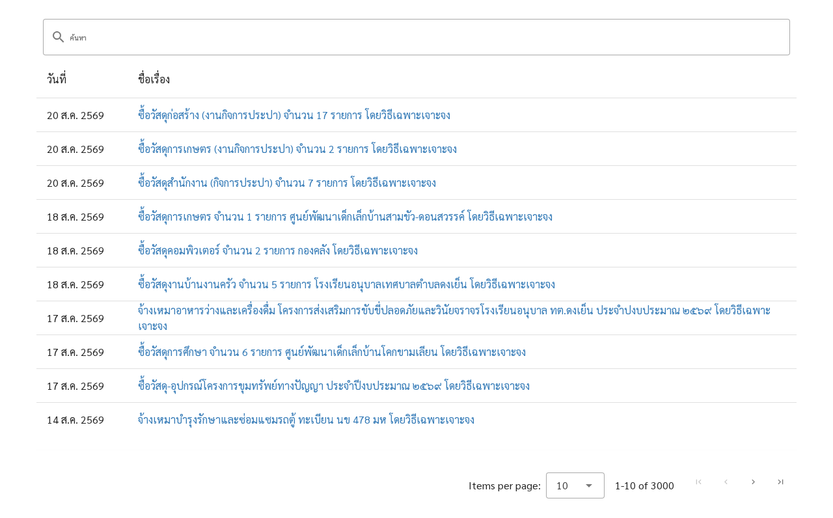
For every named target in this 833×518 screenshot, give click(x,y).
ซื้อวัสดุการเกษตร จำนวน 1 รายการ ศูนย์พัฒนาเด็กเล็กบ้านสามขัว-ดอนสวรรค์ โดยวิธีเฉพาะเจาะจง (345, 216)
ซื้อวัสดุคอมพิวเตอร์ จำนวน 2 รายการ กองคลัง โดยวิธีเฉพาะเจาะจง (278, 250)
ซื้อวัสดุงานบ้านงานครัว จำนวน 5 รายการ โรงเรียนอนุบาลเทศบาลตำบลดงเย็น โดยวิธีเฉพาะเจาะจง (346, 284)
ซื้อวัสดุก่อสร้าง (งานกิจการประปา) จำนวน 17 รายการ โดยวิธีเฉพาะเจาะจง (294, 115)
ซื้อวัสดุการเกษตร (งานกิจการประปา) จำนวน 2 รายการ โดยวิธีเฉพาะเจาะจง (297, 149)
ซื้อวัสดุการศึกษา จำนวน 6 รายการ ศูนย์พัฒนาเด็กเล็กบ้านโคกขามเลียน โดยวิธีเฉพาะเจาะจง (332, 352)
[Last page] (780, 482)
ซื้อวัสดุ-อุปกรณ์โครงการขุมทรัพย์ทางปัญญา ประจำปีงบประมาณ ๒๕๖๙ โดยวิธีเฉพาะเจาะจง (334, 385)
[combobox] (575, 485)
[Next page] (753, 482)
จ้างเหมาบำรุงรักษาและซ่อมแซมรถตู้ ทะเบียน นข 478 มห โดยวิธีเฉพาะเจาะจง (306, 419)
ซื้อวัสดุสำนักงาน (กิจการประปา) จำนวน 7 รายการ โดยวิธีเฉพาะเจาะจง (287, 182)
